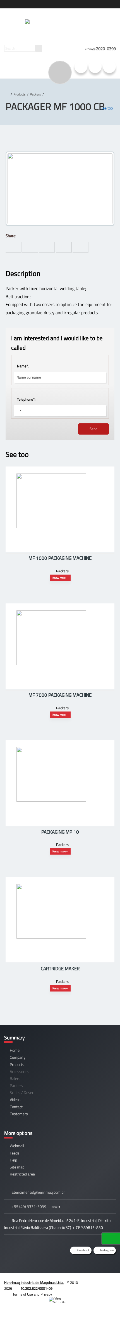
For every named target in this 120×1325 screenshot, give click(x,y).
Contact (16, 1106)
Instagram (81, 66)
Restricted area (22, 1174)
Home (15, 1050)
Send (93, 428)
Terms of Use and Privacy (32, 1294)
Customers (19, 1113)
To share (13, 247)
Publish (47, 247)
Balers (15, 1078)
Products (19, 94)
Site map (17, 1167)
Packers (35, 94)
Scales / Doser (21, 1092)
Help (13, 1160)
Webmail (17, 1145)
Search (38, 48)
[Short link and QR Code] (17, 1309)
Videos (15, 1099)
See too (106, 108)
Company (17, 1057)
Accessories (19, 1071)
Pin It (30, 247)
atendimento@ (38, 1192)
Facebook (95, 66)
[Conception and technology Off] (60, 1300)
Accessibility (17, 1287)
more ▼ (56, 1207)
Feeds (15, 1153)
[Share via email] (80, 247)
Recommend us (109, 66)
